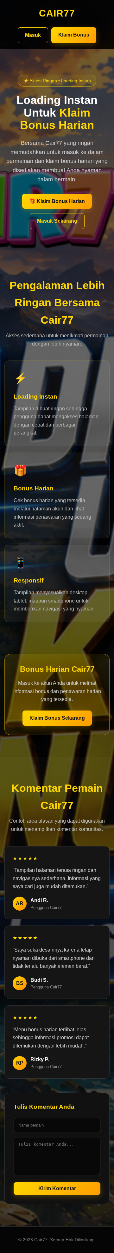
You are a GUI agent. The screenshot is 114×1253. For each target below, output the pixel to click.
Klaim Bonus (73, 34)
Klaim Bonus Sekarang (57, 718)
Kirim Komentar (57, 1188)
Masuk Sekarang (57, 221)
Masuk (33, 35)
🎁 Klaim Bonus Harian (57, 201)
